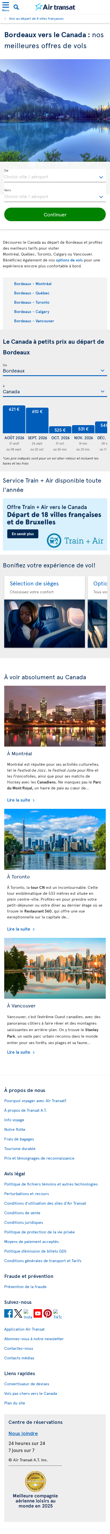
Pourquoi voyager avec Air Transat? (35, 1100)
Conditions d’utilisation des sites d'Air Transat (45, 1203)
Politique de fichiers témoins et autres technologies (51, 1184)
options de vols (69, 260)
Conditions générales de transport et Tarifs (42, 1260)
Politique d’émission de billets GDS (35, 1251)
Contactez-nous (18, 1348)
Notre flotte (14, 1129)
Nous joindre (23, 1433)
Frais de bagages (19, 1139)
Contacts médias (19, 1357)
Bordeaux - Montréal (33, 283)
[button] (55, 214)
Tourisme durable (20, 1148)
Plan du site (14, 1403)
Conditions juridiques (23, 1222)
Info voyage (14, 1119)
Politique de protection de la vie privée (39, 1232)
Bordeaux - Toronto (31, 302)
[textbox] (55, 176)
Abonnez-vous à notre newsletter (34, 1338)
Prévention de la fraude (25, 1286)
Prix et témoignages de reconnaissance (39, 1158)
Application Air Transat (24, 1329)
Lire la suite (19, 799)
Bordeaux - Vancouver (34, 320)
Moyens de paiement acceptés (31, 1241)
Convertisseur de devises (26, 1383)
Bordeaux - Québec (32, 293)
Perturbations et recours (26, 1193)
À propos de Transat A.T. (25, 1110)
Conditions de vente (22, 1212)
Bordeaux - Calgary (31, 311)
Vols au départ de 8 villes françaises (36, 18)
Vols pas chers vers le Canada (30, 1393)
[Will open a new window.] (8, 1314)
